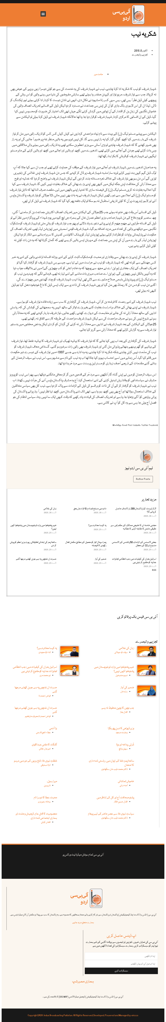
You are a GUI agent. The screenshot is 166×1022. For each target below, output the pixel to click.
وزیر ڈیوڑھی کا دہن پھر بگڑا (121, 728)
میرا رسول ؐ (52, 781)
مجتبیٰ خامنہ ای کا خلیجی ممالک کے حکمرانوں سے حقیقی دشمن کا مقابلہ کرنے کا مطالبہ (133, 527)
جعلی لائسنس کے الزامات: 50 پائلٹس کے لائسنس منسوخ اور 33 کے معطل (134, 544)
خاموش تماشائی (126, 781)
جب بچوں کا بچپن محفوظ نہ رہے (117, 708)
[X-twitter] (98, 865)
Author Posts (143, 479)
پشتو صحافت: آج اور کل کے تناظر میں (115, 797)
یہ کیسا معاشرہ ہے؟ (97, 525)
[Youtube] (85, 865)
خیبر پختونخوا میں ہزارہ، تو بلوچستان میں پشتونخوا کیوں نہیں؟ (33, 527)
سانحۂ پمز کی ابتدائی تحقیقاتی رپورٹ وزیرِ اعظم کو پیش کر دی (33, 544)
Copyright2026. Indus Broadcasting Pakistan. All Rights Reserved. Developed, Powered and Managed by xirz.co (83, 1015)
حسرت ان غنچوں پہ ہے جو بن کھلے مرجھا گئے (36, 559)
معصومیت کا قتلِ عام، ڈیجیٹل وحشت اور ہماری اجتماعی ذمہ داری (36, 816)
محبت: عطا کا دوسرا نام (45, 797)
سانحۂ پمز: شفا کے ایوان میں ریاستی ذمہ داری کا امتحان (111, 763)
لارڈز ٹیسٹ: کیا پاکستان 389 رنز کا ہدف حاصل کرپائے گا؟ (135, 510)
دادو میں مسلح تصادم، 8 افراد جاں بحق (89, 509)
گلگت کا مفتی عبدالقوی (44, 745)
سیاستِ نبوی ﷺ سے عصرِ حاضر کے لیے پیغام (111, 814)
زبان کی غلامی (49, 509)
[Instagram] (55, 865)
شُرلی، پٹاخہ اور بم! (125, 745)
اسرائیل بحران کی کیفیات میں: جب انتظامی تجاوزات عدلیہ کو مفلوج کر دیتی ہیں (134, 560)
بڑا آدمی (53, 728)
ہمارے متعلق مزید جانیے (83, 922)
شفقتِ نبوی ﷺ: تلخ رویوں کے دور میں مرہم (35, 761)
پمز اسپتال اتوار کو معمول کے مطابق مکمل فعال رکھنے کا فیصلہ (85, 544)
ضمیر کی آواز (100, 559)
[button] (43, 14)
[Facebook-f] (111, 865)
